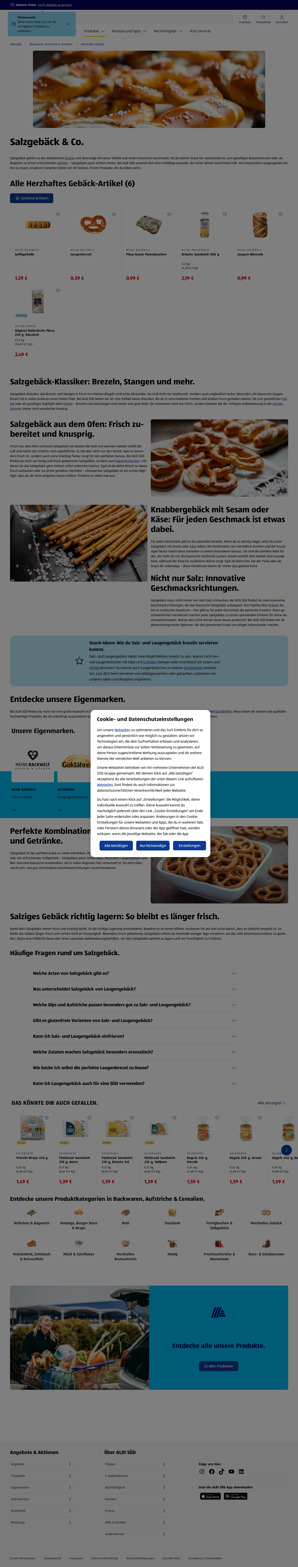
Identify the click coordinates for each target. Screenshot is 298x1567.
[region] (150, 783)
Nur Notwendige (153, 845)
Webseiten (122, 730)
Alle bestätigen (116, 845)
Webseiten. (105, 784)
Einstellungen (190, 845)
